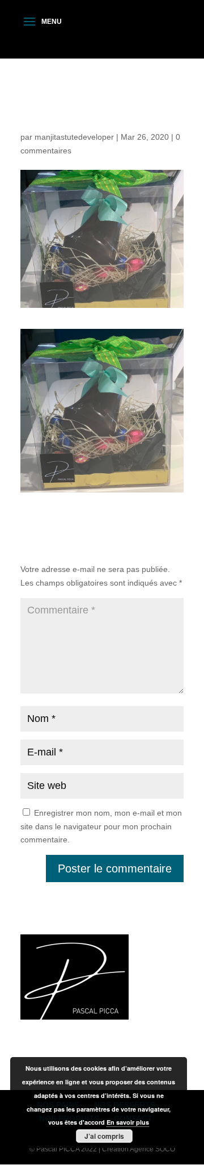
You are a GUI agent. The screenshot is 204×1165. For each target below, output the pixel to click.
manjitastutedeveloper (74, 136)
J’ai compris (104, 1136)
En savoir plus (128, 1122)
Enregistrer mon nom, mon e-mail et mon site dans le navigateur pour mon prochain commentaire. (101, 826)
